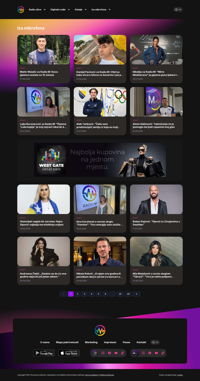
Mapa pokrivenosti (67, 342)
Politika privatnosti (106, 375)
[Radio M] (95, 353)
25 (120, 294)
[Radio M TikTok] (122, 352)
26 (128, 294)
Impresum (110, 342)
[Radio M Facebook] (109, 353)
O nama (45, 342)
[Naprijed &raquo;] (136, 294)
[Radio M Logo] (20, 9)
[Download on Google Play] (44, 353)
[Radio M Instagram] (103, 353)
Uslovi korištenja (91, 375)
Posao (126, 342)
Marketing (91, 342)
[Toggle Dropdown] (45, 9)
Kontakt (141, 342)
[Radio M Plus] (135, 353)
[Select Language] (178, 9)
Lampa (180, 375)
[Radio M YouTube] (116, 353)
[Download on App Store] (69, 353)
